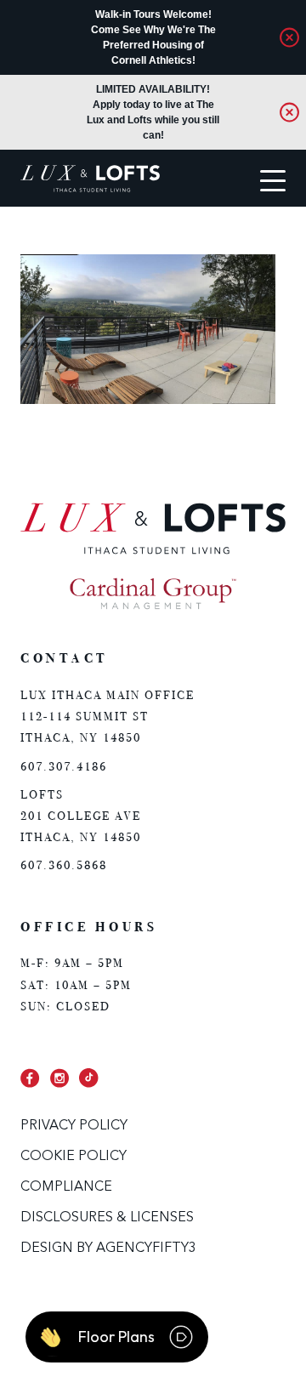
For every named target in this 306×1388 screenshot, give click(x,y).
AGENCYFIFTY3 (146, 1248)
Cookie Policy (73, 1156)
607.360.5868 (63, 865)
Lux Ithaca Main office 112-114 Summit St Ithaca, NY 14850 (107, 716)
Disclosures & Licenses (107, 1218)
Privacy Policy (74, 1126)
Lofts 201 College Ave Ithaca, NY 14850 (80, 816)
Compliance (66, 1187)
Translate (79, 239)
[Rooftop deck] (147, 400)
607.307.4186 (63, 766)
